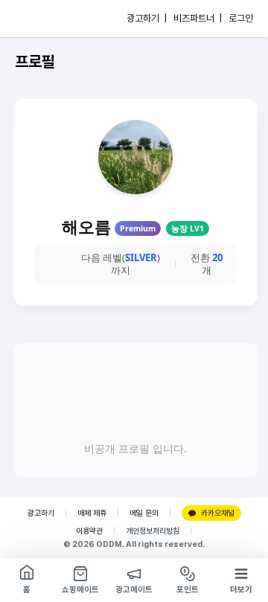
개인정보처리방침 (152, 531)
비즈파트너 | (197, 18)
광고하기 (41, 513)
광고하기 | (147, 18)
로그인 (241, 18)
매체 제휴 (91, 513)
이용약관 (89, 531)
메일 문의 (144, 513)
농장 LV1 (187, 228)
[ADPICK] (42, 18)
